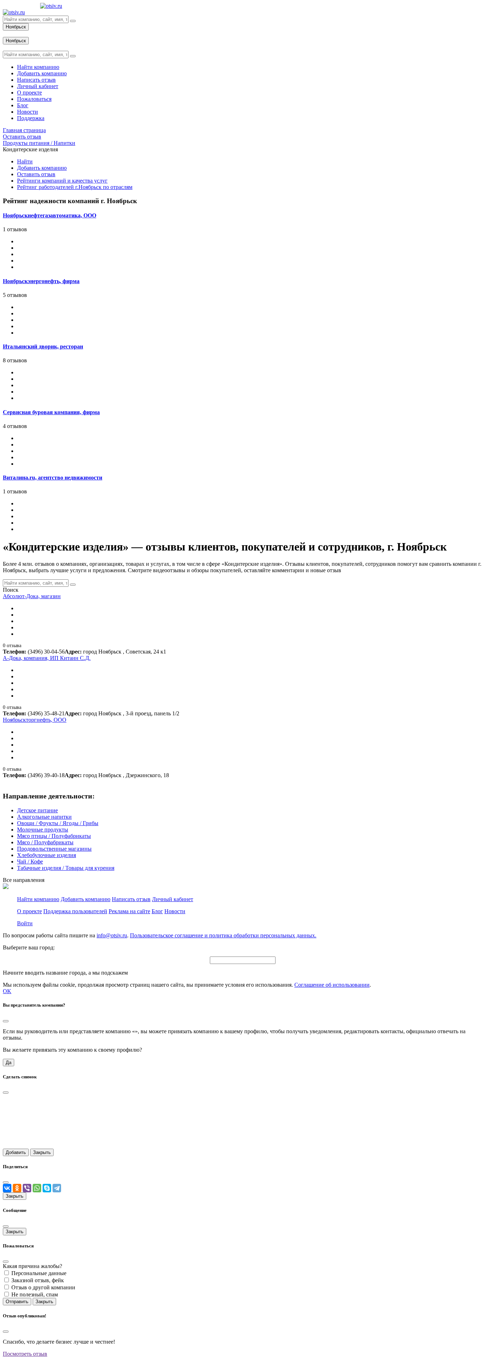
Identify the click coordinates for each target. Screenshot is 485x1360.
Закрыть (42, 1152)
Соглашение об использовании (332, 985)
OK (7, 991)
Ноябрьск (16, 26)
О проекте (29, 911)
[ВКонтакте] (7, 1188)
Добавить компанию (42, 168)
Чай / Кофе (30, 861)
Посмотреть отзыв (25, 1354)
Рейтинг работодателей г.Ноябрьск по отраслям (74, 187)
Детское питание (37, 810)
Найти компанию (38, 899)
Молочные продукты (42, 830)
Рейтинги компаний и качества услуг (62, 181)
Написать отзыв (131, 899)
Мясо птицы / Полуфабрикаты (54, 836)
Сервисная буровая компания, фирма (51, 412)
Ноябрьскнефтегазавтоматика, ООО (49, 215)
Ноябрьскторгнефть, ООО (34, 720)
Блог (157, 911)
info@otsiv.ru (112, 935)
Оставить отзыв (36, 174)
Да (8, 1062)
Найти (25, 161)
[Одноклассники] (17, 1188)
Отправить (17, 1301)
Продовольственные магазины (54, 849)
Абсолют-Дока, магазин (32, 596)
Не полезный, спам (34, 1294)
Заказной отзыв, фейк (37, 1280)
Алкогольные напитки (44, 817)
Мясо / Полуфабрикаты (45, 842)
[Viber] (27, 1188)
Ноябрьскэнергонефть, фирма (41, 281)
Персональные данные (38, 1273)
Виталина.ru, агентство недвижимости (52, 478)
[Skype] (47, 1188)
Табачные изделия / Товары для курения (65, 868)
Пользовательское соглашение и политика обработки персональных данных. (223, 935)
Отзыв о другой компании (43, 1287)
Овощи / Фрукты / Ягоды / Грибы (57, 823)
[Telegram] (57, 1188)
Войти (25, 923)
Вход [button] (9, 34)
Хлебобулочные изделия (46, 855)
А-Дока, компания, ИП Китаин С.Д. (47, 658)
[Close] (6, 1021)
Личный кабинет (172, 899)
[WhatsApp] (37, 1188)
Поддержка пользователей (75, 911)
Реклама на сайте (129, 911)
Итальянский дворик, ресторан (43, 346)
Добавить (16, 1152)
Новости (174, 911)
